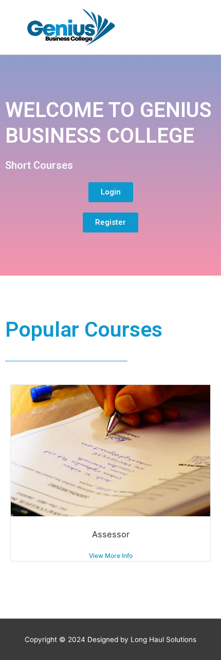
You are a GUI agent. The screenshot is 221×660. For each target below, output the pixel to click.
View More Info (111, 555)
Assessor (111, 534)
